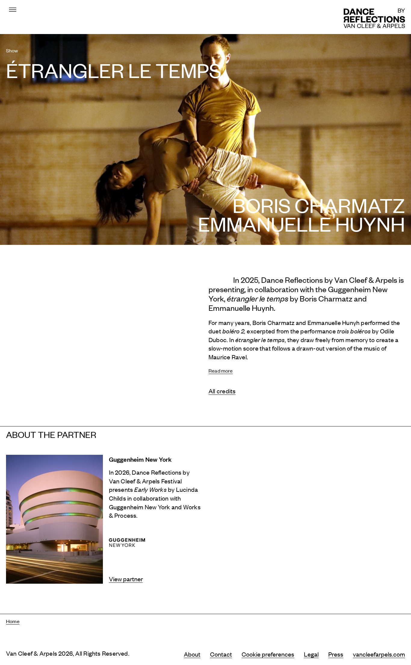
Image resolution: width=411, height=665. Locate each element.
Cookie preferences (268, 654)
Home (13, 621)
